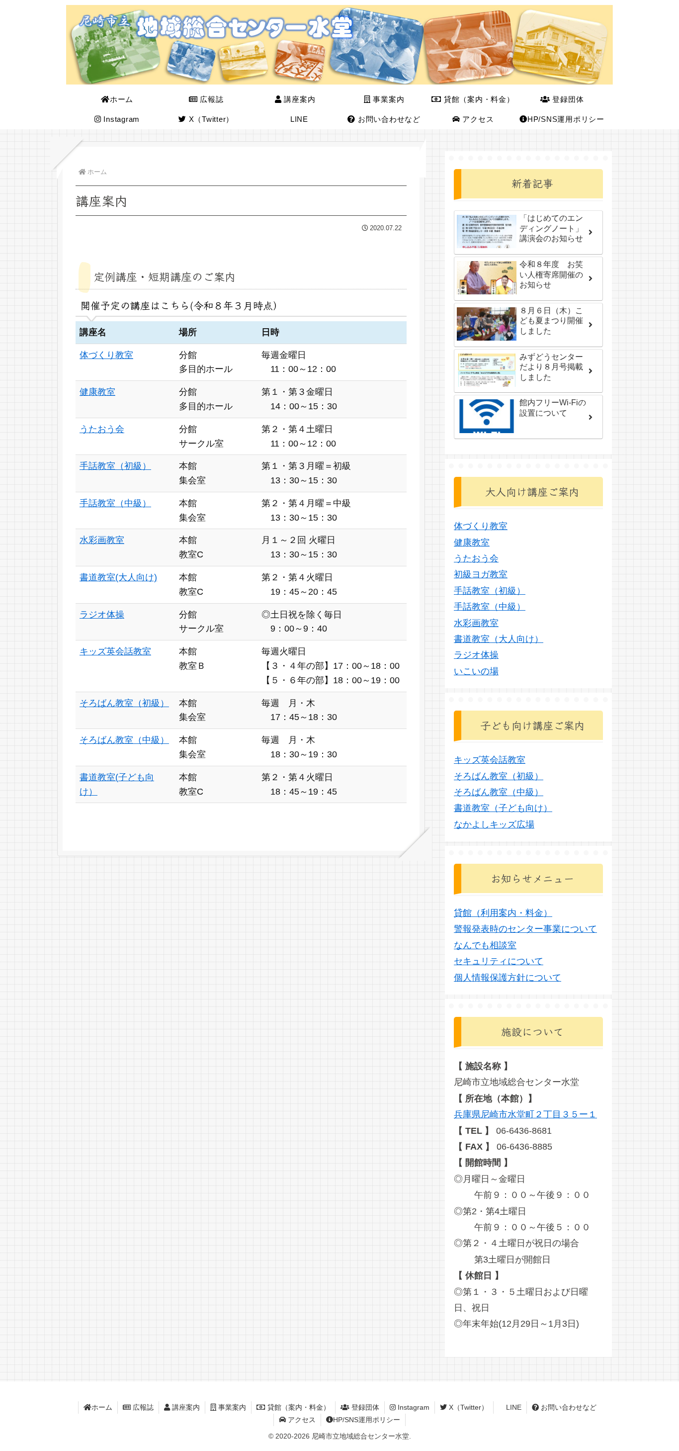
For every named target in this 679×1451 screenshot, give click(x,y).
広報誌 (142, 1407)
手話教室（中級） (115, 503)
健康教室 (97, 392)
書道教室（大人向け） (498, 639)
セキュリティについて (498, 961)
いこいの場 (476, 671)
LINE (512, 1407)
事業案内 (231, 1407)
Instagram (412, 1407)
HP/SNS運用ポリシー (366, 1420)
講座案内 (185, 1407)
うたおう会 (102, 429)
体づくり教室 (106, 355)
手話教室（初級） (115, 466)
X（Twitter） (467, 1407)
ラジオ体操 (102, 615)
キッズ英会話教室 (115, 651)
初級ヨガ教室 (481, 574)
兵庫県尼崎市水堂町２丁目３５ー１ (525, 1114)
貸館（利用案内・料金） (503, 913)
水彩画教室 (102, 540)
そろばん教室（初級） (124, 703)
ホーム (101, 1407)
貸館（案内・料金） (297, 1407)
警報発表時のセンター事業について (525, 929)
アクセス (301, 1420)
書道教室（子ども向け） (503, 808)
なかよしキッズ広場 (494, 824)
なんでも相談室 (485, 945)
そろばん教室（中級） (124, 740)
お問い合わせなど (567, 1407)
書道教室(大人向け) (118, 577)
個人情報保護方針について (507, 978)
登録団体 (364, 1407)
